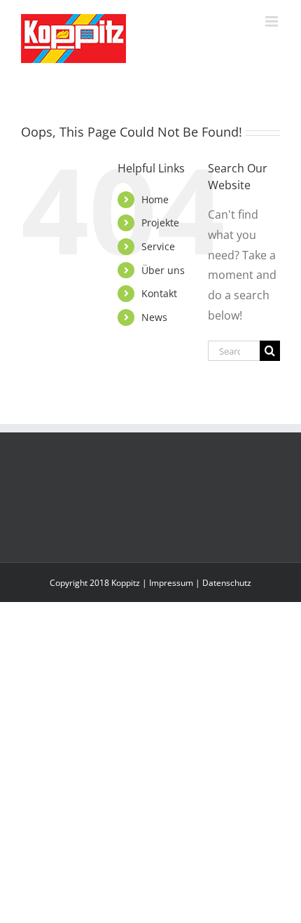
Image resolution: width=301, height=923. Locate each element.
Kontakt (159, 293)
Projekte (160, 222)
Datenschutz (226, 583)
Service (158, 246)
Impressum (171, 583)
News (154, 317)
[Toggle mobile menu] (272, 21)
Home (155, 199)
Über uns (163, 270)
